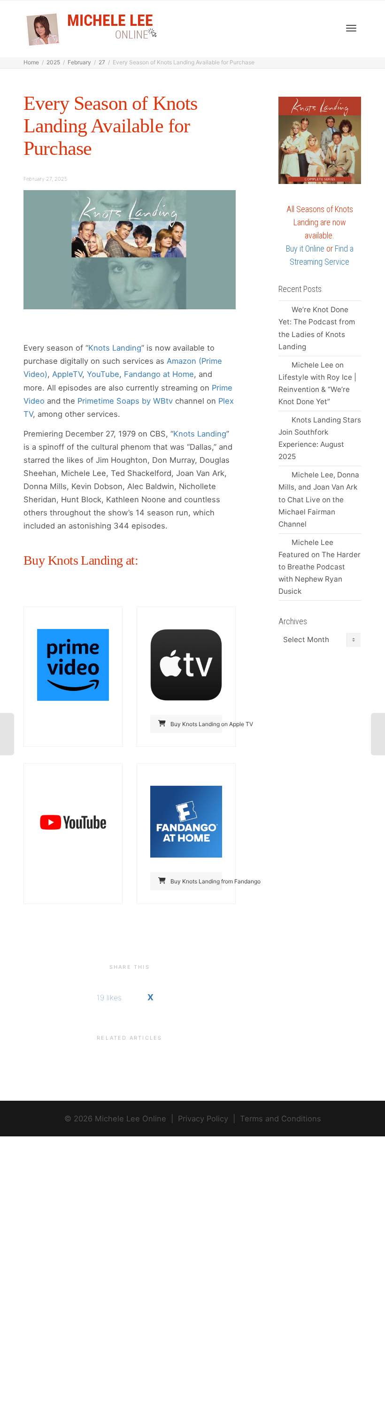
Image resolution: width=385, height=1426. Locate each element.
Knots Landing (114, 348)
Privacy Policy (203, 1118)
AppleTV (67, 374)
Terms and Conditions (280, 1118)
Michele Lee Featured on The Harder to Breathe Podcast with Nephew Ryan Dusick (319, 567)
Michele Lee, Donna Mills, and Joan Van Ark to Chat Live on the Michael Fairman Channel (318, 499)
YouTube (103, 374)
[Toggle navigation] (351, 28)
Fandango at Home (159, 374)
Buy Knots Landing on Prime (82, 724)
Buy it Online (305, 248)
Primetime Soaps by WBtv (125, 401)
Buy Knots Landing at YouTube (82, 881)
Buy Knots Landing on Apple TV (195, 724)
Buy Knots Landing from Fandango (195, 881)
